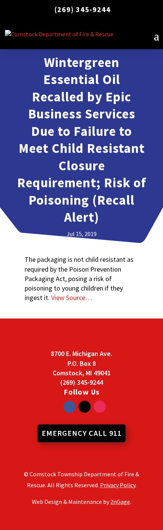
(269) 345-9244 (83, 9)
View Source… (71, 297)
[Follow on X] (84, 407)
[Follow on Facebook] (69, 407)
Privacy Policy (117, 485)
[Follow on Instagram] (100, 407)
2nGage (120, 501)
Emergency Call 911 (82, 433)
